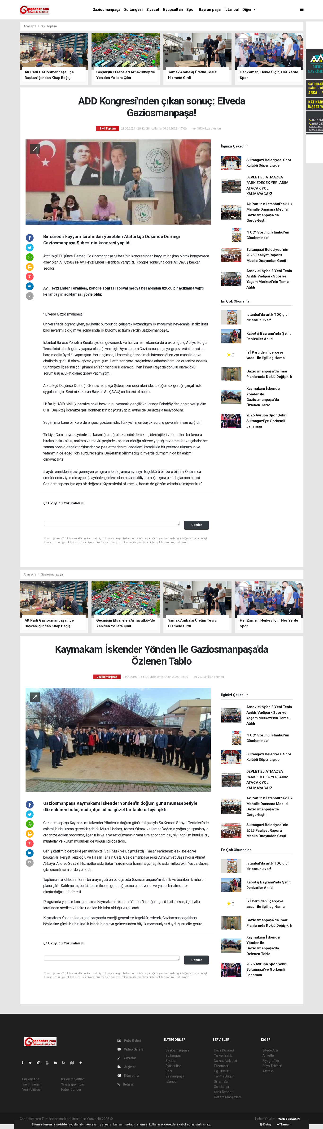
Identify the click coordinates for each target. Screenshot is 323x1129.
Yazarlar (129, 1058)
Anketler (268, 1055)
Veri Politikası (31, 1089)
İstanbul (231, 9)
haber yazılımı (123, 1119)
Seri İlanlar (221, 1087)
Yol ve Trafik (223, 1055)
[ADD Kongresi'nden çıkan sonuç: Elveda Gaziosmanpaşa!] (118, 182)
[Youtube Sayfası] (49, 1063)
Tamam (286, 1124)
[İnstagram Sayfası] (40, 1063)
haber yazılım (181, 1119)
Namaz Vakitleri (225, 1061)
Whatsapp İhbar (72, 1084)
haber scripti (162, 1119)
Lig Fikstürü (222, 1071)
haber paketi (143, 1119)
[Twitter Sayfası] (32, 1063)
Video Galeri (133, 1049)
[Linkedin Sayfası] (57, 1063)
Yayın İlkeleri (31, 1084)
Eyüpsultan (173, 9)
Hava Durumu (224, 1050)
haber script (200, 1119)
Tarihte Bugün (224, 1076)
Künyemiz (131, 1075)
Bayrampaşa (210, 9)
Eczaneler (221, 1066)
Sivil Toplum (49, 26)
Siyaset (153, 9)
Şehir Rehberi (223, 1092)
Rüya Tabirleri (272, 1066)
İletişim (128, 1084)
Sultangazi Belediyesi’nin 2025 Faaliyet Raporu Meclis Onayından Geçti (267, 255)
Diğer (247, 9)
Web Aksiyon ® (289, 1119)
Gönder (196, 525)
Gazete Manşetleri (227, 1097)
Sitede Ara (270, 1050)
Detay (266, 1124)
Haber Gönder (71, 1089)
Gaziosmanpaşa (106, 9)
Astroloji (268, 1071)
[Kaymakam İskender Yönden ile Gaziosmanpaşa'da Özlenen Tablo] (118, 739)
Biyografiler (270, 1061)
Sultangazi (133, 9)
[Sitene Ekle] (82, 1063)
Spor (190, 9)
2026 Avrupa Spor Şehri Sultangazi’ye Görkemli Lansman (266, 420)
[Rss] (65, 1063)
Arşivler (129, 1067)
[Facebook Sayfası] (24, 1063)
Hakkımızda (30, 1079)
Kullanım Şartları (73, 1079)
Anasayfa (30, 26)
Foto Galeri (132, 1040)
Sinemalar (221, 1081)
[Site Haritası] (74, 1063)
